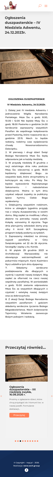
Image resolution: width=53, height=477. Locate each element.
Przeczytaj (19, 415)
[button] (15, 441)
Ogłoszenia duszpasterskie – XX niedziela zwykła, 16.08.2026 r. (22, 390)
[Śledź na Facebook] (26, 470)
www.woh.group (31, 466)
